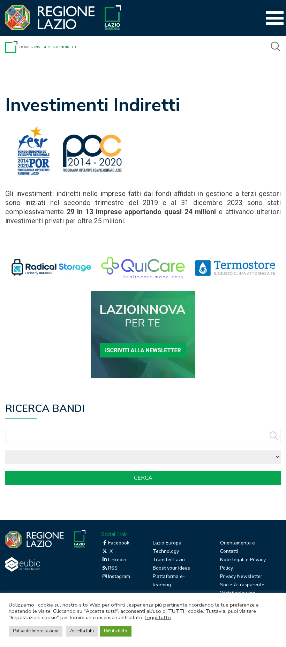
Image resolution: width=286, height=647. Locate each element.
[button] (119, 267)
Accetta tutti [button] (82, 631)
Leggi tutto (158, 617)
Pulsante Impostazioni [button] (35, 631)
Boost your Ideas (171, 568)
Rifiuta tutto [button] (115, 631)
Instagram (119, 576)
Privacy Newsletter (241, 576)
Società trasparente (242, 584)
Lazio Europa (167, 543)
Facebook (118, 543)
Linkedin (117, 559)
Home (24, 47)
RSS (113, 568)
